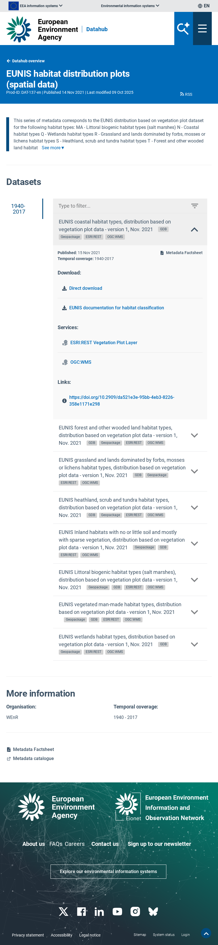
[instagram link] (136, 912)
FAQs (55, 843)
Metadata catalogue (33, 758)
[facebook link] (82, 912)
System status (164, 935)
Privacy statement (28, 935)
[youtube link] (118, 912)
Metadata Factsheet (184, 252)
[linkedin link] (100, 912)
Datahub (97, 29)
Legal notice (89, 935)
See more (51, 148)
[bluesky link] (153, 912)
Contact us (105, 843)
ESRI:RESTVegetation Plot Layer (103, 342)
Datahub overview (28, 61)
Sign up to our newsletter (159, 843)
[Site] (42, 29)
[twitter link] (64, 912)
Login (185, 935)
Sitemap (140, 935)
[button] (185, 94)
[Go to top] (206, 933)
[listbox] (35, 6)
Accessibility (61, 935)
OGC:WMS (80, 362)
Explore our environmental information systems (108, 871)
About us (33, 843)
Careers (75, 843)
